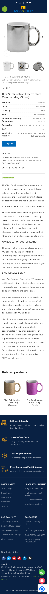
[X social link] (20, 2)
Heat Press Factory (9, 530)
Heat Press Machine (35, 484)
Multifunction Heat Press (33, 494)
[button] (4, 37)
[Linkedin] (25, 558)
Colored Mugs (36, 80)
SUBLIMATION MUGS (20, 77)
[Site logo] (23, 9)
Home (5, 77)
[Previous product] (3, 88)
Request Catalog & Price (33, 522)
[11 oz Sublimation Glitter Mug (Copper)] (12, 387)
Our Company (8, 517)
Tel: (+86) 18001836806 (35, 535)
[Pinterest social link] (23, 2)
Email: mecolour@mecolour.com (35, 529)
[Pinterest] (19, 558)
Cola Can (5, 506)
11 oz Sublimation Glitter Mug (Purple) (35, 402)
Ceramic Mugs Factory (11, 526)
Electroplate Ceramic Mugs (17, 83)
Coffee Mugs (7, 488)
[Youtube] (14, 558)
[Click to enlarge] (7, 53)
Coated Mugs (8, 484)
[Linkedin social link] (26, 2)
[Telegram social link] (30, 2)
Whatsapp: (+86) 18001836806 (32, 540)
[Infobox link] (23, 425)
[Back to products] (6, 88)
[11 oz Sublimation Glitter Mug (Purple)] (34, 387)
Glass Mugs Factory (10, 521)
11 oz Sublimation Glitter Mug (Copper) (12, 402)
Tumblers (5, 502)
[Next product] (9, 88)
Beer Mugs (6, 497)
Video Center (7, 539)
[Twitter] (9, 558)
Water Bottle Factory (11, 535)
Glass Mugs (6, 493)
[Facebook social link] (16, 2)
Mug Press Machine (34, 488)
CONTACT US (31, 517)
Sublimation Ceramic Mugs (14, 80)
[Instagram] (30, 558)
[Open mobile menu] (5, 9)
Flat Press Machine (33, 500)
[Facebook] (4, 558)
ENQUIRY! (9, 144)
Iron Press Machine (33, 504)
